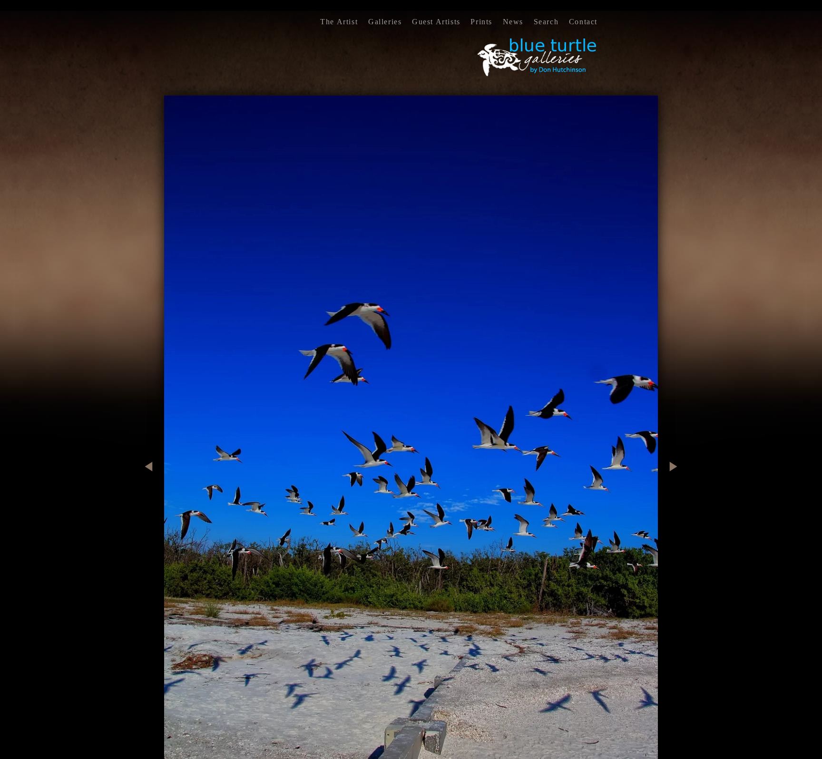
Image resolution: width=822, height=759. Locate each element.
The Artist (339, 22)
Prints (481, 22)
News (513, 22)
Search (546, 22)
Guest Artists (436, 22)
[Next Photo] (670, 508)
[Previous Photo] (152, 508)
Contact (583, 22)
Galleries (384, 22)
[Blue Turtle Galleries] (537, 75)
